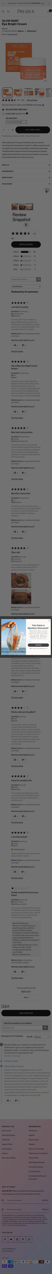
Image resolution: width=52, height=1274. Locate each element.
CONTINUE (38, 645)
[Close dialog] (49, 621)
